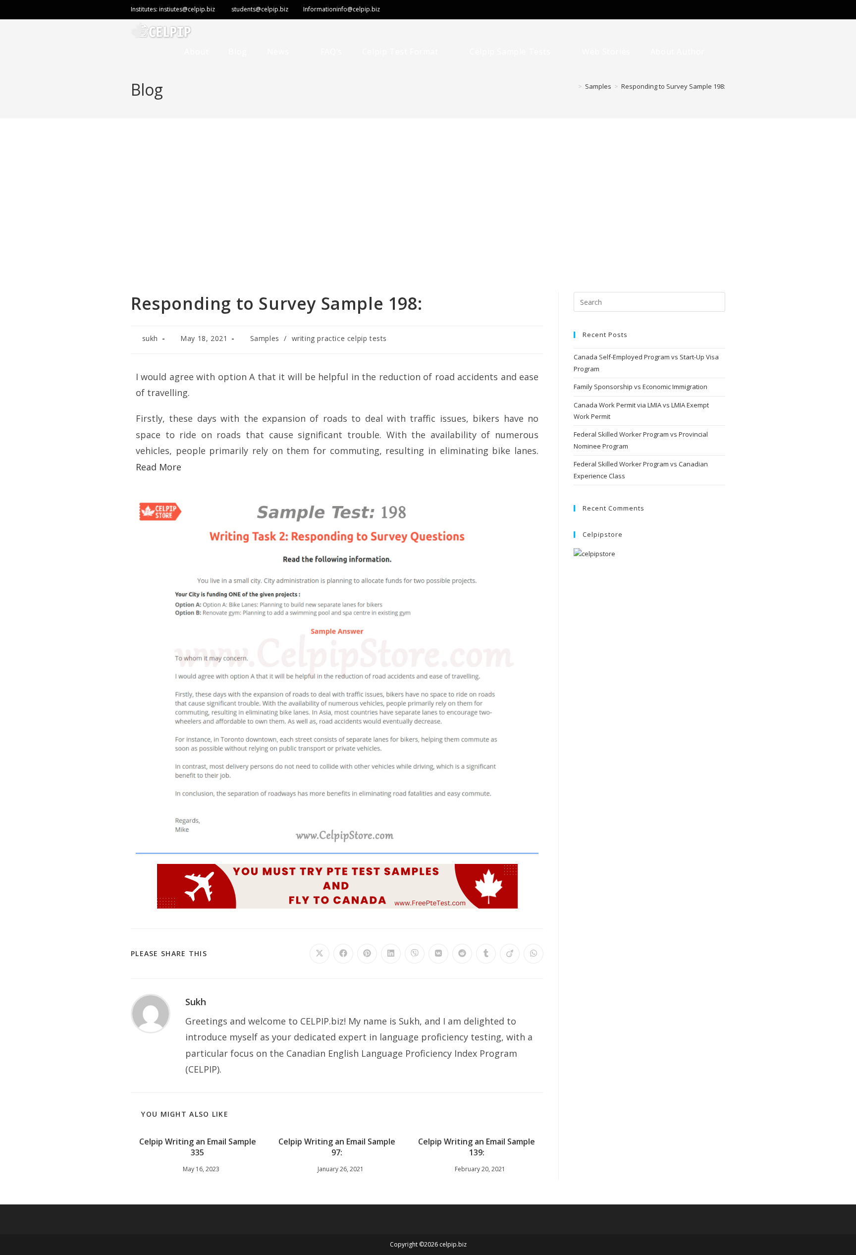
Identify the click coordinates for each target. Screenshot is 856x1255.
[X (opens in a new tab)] (644, 10)
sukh (150, 338)
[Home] (572, 86)
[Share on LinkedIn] (391, 954)
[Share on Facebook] (343, 954)
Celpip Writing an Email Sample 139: (476, 1147)
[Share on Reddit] (462, 954)
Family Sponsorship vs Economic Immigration (640, 386)
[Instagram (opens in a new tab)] (700, 10)
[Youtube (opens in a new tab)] (718, 10)
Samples (264, 338)
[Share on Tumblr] (486, 954)
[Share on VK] (438, 954)
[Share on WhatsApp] (533, 954)
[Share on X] (319, 954)
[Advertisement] (428, 192)
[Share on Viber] (415, 954)
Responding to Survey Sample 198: (673, 86)
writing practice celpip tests (339, 338)
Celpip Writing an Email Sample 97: (336, 1147)
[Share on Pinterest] (367, 954)
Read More (158, 467)
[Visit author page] (150, 1013)
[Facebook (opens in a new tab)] (679, 10)
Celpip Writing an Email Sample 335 (197, 1147)
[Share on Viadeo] (510, 954)
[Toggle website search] (724, 52)
